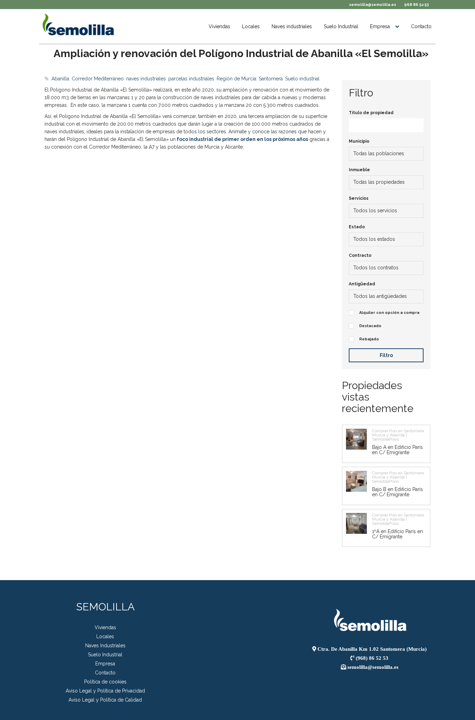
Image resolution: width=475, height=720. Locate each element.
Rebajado (369, 339)
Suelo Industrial (341, 26)
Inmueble (359, 169)
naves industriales (146, 78)
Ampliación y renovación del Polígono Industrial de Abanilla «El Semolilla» (241, 53)
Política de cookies (105, 682)
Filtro (386, 355)
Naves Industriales (105, 645)
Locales (251, 26)
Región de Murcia (236, 78)
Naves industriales (292, 26)
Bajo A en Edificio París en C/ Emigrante (397, 449)
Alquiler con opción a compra (389, 312)
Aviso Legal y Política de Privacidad (105, 691)
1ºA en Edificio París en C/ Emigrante (397, 534)
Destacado (370, 326)
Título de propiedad (371, 112)
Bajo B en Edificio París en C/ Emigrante (397, 491)
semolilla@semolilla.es (372, 4)
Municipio (359, 141)
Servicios (359, 198)
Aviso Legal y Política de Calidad (105, 700)
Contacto (421, 26)
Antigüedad (362, 284)
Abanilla (60, 78)
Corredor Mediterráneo (98, 78)
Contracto (360, 255)
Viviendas (219, 26)
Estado (357, 226)
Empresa (380, 26)
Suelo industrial (302, 78)
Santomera (271, 78)
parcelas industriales (191, 78)
